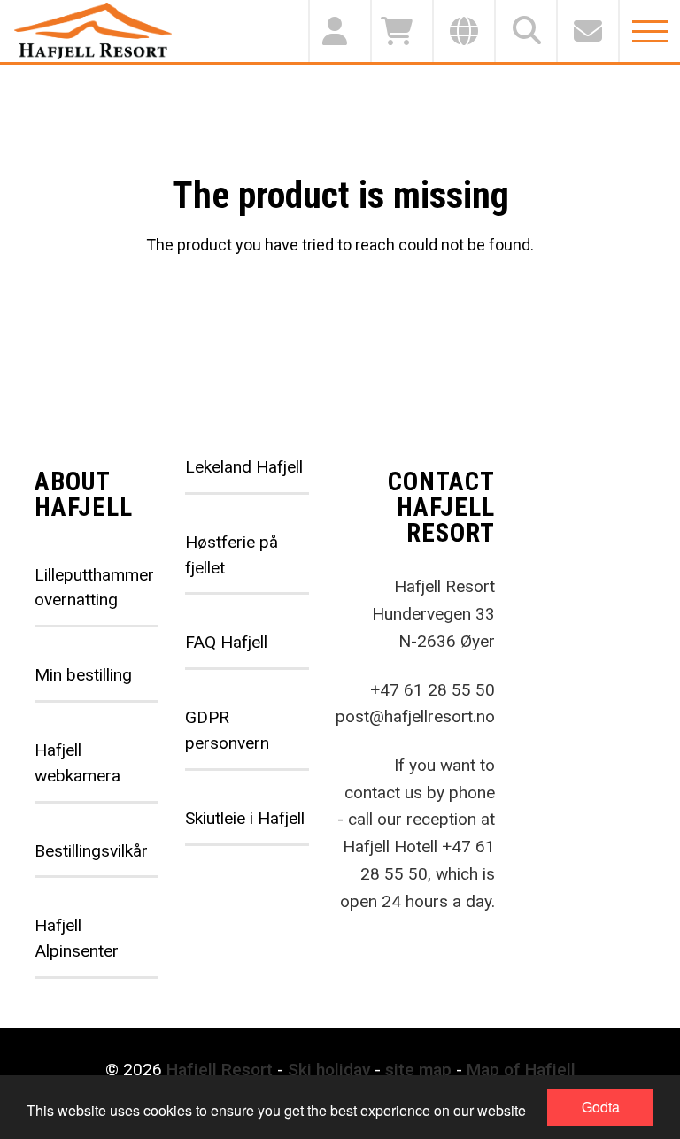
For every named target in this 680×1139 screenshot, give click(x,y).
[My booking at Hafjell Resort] (339, 31)
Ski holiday (329, 1069)
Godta (601, 1107)
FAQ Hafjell (226, 642)
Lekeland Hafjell (244, 467)
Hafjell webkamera (77, 763)
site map (418, 1069)
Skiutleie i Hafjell (245, 818)
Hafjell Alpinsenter (77, 938)
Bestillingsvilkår (91, 851)
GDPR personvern (227, 730)
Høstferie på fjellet (231, 555)
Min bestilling (83, 675)
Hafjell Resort (219, 1069)
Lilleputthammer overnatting (94, 588)
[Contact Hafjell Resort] (587, 31)
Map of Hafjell (521, 1069)
